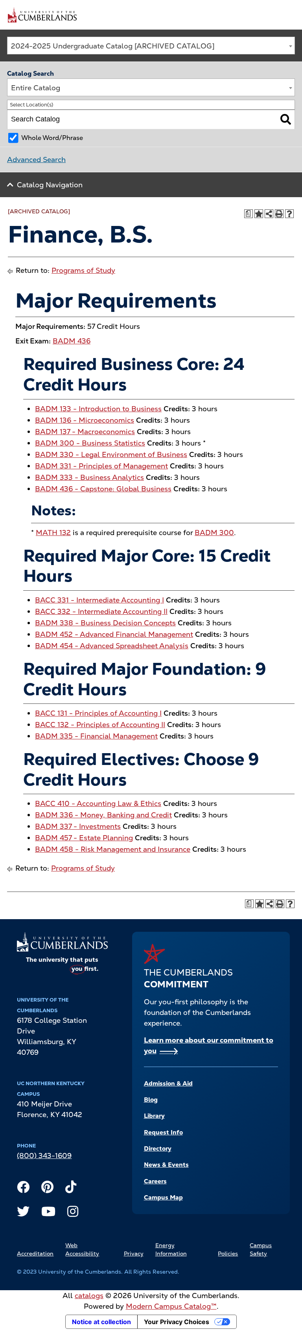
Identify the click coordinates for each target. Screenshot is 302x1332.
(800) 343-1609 (44, 1155)
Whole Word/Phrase (52, 138)
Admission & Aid (168, 1084)
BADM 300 (214, 532)
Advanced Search (36, 159)
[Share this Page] (269, 213)
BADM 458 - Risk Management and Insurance (112, 849)
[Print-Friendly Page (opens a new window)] (279, 213)
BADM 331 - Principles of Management (101, 465)
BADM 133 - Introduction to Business (98, 408)
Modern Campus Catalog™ (171, 1306)
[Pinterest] (47, 1189)
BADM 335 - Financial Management (96, 736)
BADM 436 (71, 340)
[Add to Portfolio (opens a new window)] (258, 213)
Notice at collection (101, 1322)
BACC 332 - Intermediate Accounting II (101, 611)
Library (154, 1116)
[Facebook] (23, 1189)
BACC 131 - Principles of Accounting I (98, 713)
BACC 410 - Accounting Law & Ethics (98, 803)
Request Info (163, 1132)
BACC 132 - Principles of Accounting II (100, 724)
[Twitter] (23, 1213)
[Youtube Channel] (48, 1213)
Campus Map (163, 1197)
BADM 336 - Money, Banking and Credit (103, 814)
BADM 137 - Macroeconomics (85, 431)
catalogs (89, 1295)
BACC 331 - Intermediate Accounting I (99, 599)
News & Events (166, 1165)
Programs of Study (83, 270)
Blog (151, 1100)
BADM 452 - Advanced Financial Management (114, 634)
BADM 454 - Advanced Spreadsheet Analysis (111, 645)
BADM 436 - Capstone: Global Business (103, 488)
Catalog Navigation (50, 184)
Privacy (134, 1253)
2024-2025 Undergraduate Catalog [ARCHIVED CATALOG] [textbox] (113, 45)
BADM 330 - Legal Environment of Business (111, 454)
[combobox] (151, 45)
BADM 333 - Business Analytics (89, 477)
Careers (155, 1181)
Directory (157, 1149)
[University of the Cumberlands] (42, 14)
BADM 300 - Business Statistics (90, 443)
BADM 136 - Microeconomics (84, 420)
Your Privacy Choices (176, 1322)
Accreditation (35, 1253)
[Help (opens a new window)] (289, 213)
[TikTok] (70, 1189)
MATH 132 (53, 532)
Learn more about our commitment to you (208, 1045)
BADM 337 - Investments (78, 826)
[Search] (285, 119)
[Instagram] (72, 1213)
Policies (228, 1253)
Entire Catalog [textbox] (35, 87)
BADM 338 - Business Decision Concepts (105, 622)
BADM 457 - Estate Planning (84, 837)
